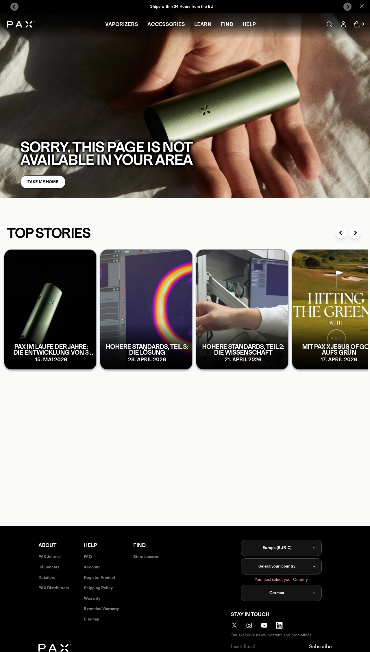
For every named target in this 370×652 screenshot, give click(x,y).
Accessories (166, 24)
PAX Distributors (53, 587)
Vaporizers (121, 24)
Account (92, 567)
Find (227, 24)
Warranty (92, 598)
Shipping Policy (98, 587)
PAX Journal (49, 556)
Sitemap (91, 619)
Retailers (46, 577)
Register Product (99, 577)
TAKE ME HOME (42, 181)
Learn (203, 24)
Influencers (49, 567)
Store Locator (145, 556)
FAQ (88, 556)
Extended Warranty (101, 608)
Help (249, 24)
